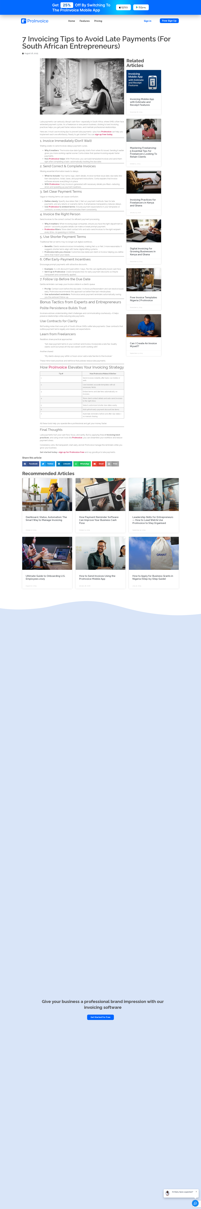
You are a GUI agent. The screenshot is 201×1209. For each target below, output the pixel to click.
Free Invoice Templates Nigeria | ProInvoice (143, 299)
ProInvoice (106, 132)
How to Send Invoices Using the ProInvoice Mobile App (97, 577)
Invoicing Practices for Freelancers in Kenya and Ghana (143, 202)
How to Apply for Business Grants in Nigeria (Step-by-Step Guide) (152, 577)
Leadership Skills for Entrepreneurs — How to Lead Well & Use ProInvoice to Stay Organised (152, 520)
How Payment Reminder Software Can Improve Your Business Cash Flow (99, 520)
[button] (30, 463)
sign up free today (103, 134)
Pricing (98, 21)
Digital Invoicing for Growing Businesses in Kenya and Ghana (143, 251)
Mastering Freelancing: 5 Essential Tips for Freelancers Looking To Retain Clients (143, 152)
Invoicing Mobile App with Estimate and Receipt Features (142, 102)
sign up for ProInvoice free (71, 452)
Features (85, 21)
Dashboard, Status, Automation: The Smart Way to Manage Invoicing (46, 518)
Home (71, 21)
